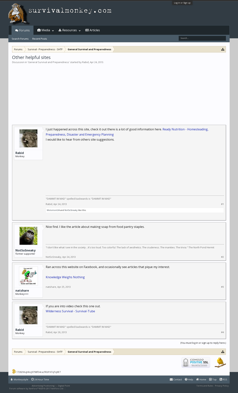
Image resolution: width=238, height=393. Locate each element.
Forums (24, 30)
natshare (22, 290)
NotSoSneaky (71, 210)
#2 (222, 257)
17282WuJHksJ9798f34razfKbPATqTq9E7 (38, 372)
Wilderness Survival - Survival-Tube (70, 311)
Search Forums (20, 38)
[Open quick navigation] (222, 49)
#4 (222, 332)
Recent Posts (39, 38)
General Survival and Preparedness (48, 62)
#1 (222, 204)
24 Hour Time (41, 379)
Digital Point (64, 385)
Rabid (85, 62)
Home (202, 379)
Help (190, 379)
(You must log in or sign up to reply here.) (203, 342)
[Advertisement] (119, 92)
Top (214, 379)
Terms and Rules (204, 385)
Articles (95, 30)
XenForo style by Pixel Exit (79, 388)
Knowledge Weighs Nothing (65, 277)
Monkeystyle (20, 379)
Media (45, 30)
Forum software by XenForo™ (36, 388)
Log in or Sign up (182, 2)
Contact (177, 379)
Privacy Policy (222, 385)
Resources (69, 30)
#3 (222, 286)
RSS (224, 379)
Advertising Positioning (43, 385)
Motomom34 (53, 210)
